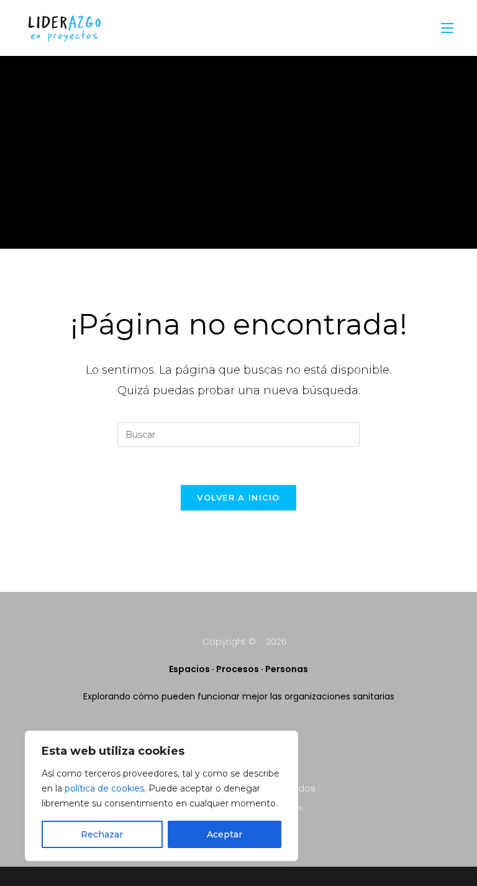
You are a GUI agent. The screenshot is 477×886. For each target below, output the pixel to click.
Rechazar (102, 834)
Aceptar (224, 834)
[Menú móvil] (447, 28)
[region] (161, 796)
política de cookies (104, 788)
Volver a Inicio (238, 497)
